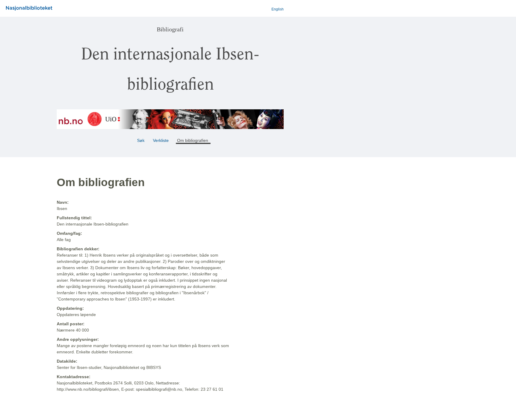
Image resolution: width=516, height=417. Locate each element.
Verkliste (161, 140)
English (277, 9)
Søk (141, 140)
